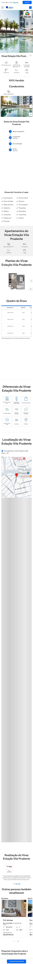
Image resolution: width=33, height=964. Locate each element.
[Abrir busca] (30, 7)
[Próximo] (31, 106)
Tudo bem (27, 2)
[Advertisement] (16, 171)
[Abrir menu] (2, 7)
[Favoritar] (31, 55)
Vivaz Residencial (9, 871)
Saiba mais (15, 2)
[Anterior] (13, 941)
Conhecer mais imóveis (16, 961)
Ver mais (17, 884)
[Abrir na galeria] (30, 114)
